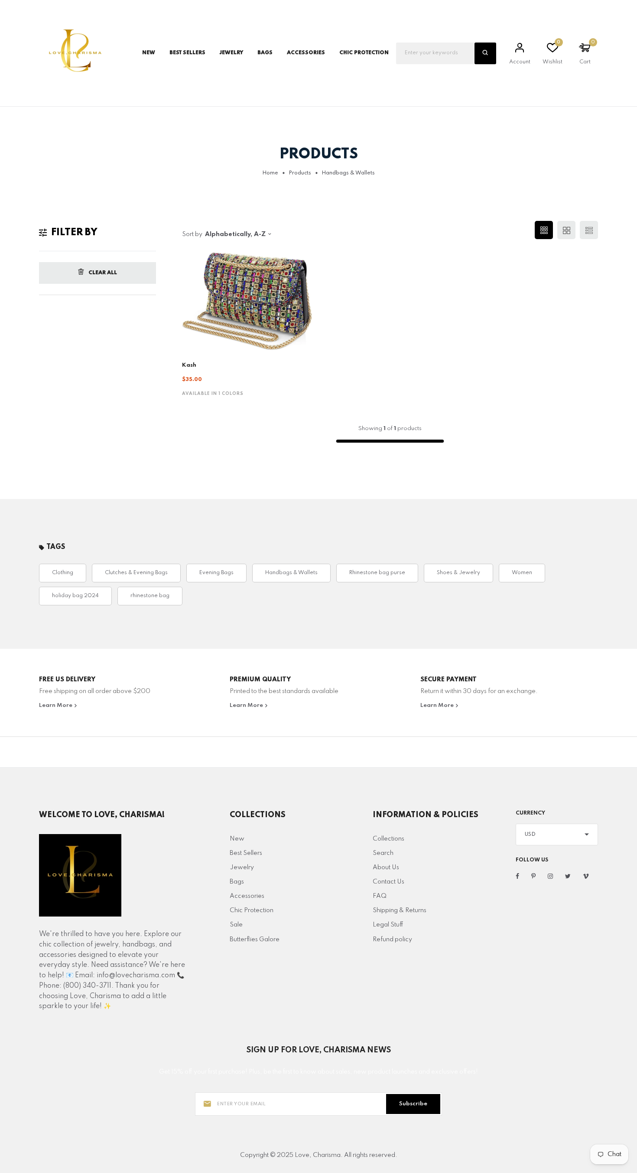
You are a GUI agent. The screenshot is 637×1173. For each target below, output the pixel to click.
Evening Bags (216, 572)
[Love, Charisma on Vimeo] (586, 876)
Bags (237, 882)
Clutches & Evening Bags (136, 572)
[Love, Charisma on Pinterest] (533, 876)
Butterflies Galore (255, 939)
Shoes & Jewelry (458, 572)
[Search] (485, 53)
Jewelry (242, 867)
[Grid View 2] (566, 230)
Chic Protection (251, 910)
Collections (388, 839)
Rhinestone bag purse (377, 572)
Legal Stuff (388, 925)
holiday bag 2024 (75, 595)
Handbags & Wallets (291, 572)
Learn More (56, 705)
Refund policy (392, 939)
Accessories (247, 896)
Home (270, 173)
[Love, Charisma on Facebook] (517, 876)
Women (522, 572)
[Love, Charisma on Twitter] (568, 876)
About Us (386, 867)
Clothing (62, 572)
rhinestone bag (149, 595)
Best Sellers (187, 53)
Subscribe (413, 1104)
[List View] (589, 230)
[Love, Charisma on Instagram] (550, 876)
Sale (236, 925)
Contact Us (388, 882)
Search (383, 853)
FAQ (380, 896)
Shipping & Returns (399, 910)
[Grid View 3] (544, 230)
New (148, 53)
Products (300, 173)
